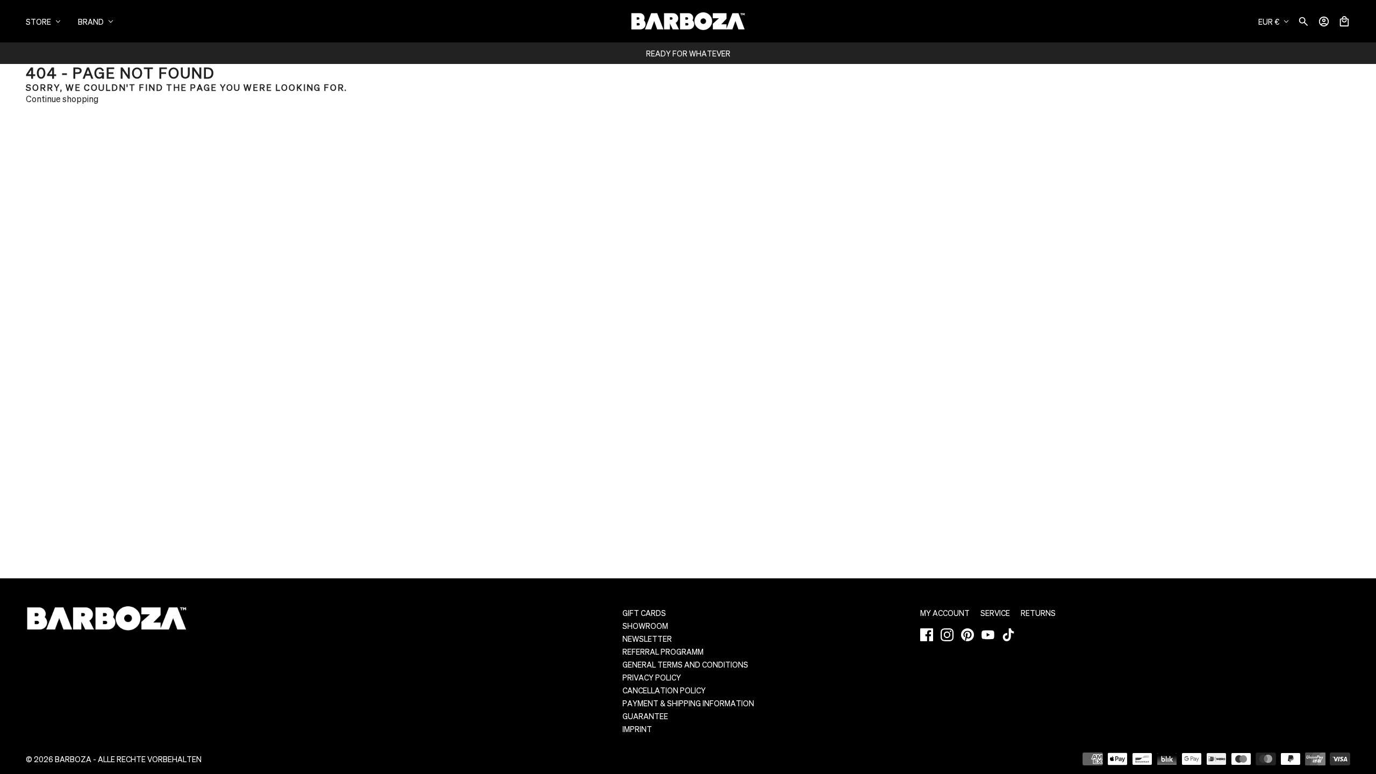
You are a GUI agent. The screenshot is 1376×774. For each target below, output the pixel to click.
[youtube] (988, 634)
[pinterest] (967, 634)
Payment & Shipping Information (688, 703)
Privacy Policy (651, 677)
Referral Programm (663, 651)
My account (945, 613)
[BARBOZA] (688, 21)
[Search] (1303, 21)
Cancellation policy (664, 690)
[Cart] (1344, 21)
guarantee (645, 716)
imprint (637, 729)
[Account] (1324, 21)
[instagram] (947, 634)
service (995, 613)
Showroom (645, 625)
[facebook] (926, 634)
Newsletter (647, 638)
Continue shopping (62, 98)
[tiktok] (1008, 634)
